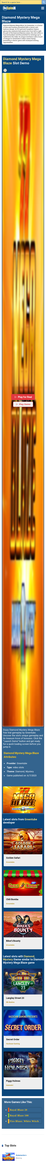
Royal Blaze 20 (18, 1109)
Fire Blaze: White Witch (24, 1121)
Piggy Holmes (13, 1081)
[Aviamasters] (8, 1157)
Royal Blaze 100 (19, 1115)
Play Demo (24, 404)
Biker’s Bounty (13, 941)
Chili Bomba (12, 899)
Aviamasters (21, 1155)
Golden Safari (13, 858)
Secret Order (12, 1039)
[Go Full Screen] (5, 70)
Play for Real (25, 397)
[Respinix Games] (12, 8)
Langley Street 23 (15, 998)
